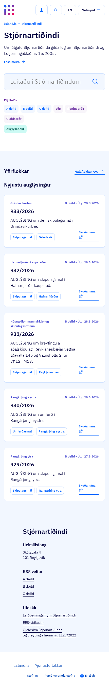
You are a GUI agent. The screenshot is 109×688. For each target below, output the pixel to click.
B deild (28, 586)
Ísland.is (21, 665)
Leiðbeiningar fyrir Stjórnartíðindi (49, 615)
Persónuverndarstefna (60, 675)
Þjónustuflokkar (48, 665)
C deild (28, 593)
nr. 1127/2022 (65, 635)
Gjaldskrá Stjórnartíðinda (42, 630)
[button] (41, 10)
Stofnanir (33, 675)
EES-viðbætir (33, 622)
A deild (28, 579)
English (90, 675)
